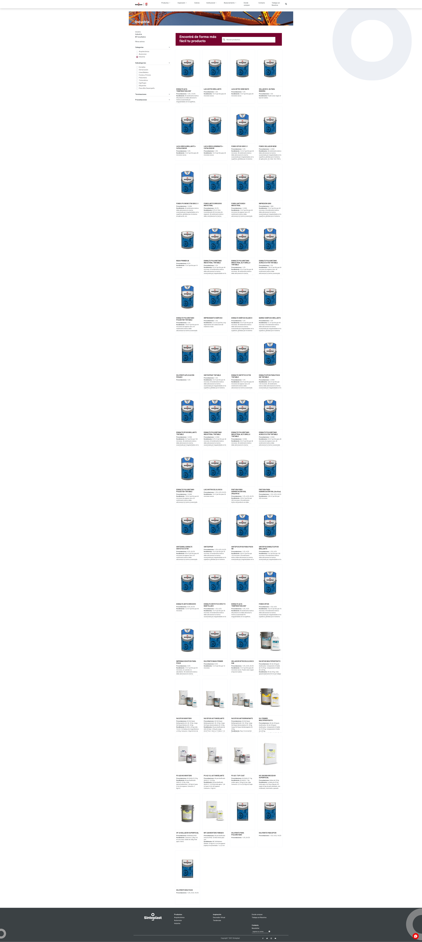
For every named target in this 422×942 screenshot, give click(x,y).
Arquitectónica (144, 51)
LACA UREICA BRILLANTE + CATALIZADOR (186, 147)
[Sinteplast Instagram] (271, 938)
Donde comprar (247, 4)
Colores (197, 3)
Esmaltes (142, 67)
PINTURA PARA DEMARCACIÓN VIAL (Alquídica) (238, 491)
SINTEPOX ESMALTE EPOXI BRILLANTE (269, 548)
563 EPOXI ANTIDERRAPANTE (242, 718)
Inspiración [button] (182, 3)
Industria (142, 57)
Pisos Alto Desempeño (147, 88)
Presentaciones (141, 100)
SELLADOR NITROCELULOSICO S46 (242, 662)
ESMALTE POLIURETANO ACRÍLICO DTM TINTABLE (268, 262)
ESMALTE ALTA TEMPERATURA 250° (183, 90)
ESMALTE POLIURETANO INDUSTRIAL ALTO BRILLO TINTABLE (240, 434)
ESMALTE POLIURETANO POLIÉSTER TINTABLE (185, 319)
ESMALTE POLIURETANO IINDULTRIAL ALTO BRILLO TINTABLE (240, 263)
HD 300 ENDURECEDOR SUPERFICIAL (267, 777)
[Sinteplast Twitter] (267, 938)
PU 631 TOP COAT (238, 776)
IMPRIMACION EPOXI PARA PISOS (186, 662)
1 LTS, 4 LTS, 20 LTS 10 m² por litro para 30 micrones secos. (215, 494)
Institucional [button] (210, 3)
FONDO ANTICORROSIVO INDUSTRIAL (213, 204)
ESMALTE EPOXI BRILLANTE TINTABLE (186, 433)
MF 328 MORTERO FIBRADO (214, 833)
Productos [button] (165, 3)
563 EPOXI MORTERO (184, 718)
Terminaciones (140, 94)
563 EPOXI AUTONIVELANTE (214, 718)
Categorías (139, 47)
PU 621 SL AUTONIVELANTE (214, 776)
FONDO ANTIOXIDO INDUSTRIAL (238, 204)
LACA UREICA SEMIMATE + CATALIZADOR (213, 147)
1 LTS (183, 380)
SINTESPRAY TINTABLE (212, 375)
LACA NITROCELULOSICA (213, 489)
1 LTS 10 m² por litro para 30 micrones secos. (215, 94)
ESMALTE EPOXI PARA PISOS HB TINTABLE (269, 376)
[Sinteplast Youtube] (275, 938)
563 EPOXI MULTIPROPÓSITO (269, 661)
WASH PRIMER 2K (182, 261)
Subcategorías (140, 63)
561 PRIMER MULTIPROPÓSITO (266, 719)
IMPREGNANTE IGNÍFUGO (213, 318)
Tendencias (217, 920)
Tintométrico (143, 80)
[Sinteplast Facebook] (263, 938)
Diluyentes (142, 85)
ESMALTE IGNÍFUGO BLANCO (241, 318)
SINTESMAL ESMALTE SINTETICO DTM (184, 548)
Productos (178, 914)
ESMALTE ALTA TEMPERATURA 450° (238, 605)
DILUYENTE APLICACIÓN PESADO (185, 376)
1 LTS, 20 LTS (240, 837)
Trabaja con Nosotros (276, 4)
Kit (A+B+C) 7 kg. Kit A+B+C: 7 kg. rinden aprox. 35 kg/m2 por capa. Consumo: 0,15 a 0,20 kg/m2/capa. (242, 781)
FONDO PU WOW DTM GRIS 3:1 (187, 203)
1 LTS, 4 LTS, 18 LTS (270, 835)
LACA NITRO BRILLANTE (212, 89)
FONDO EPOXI (264, 604)
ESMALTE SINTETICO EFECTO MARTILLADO (215, 605)
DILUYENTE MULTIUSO (184, 890)
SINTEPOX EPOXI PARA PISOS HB (242, 548)
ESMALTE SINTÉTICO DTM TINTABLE (241, 376)
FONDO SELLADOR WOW (267, 146)
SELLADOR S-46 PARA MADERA (267, 90)
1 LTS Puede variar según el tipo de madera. (270, 96)
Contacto (261, 3)
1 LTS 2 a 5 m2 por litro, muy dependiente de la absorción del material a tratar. (215, 323)
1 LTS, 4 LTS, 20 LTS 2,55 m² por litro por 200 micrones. (270, 496)
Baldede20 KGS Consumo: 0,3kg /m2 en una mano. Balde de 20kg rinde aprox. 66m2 (187, 838)
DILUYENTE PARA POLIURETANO (237, 834)
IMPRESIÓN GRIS (265, 203)
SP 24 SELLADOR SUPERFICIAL (187, 833)
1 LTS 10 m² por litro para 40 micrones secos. (187, 153)
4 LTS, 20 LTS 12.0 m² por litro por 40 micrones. (187, 608)
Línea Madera (143, 72)
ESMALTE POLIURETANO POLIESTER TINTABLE (185, 490)
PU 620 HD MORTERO (184, 776)
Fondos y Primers (145, 75)
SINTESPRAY (208, 547)
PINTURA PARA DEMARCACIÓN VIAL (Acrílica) (270, 490)
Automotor (143, 54)
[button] (416, 936)
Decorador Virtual (219, 917)
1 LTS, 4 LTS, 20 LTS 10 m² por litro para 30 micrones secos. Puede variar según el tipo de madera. (242, 669)
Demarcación (143, 70)
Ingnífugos (142, 83)
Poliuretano (143, 78)
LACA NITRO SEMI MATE (240, 89)
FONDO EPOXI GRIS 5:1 (239, 146)
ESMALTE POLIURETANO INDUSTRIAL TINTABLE (213, 262)
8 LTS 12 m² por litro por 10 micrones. (187, 265)
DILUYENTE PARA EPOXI (267, 833)
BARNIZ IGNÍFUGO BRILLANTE (270, 318)
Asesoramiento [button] (229, 3)
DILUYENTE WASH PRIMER (213, 661)
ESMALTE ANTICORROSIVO (186, 604)
